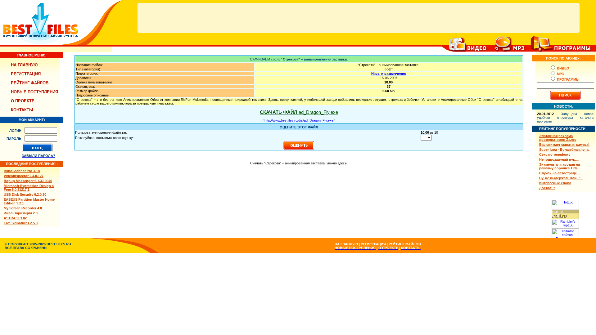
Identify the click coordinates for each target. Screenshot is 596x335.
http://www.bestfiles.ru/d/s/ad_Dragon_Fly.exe (298, 120)
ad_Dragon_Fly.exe (299, 112)
